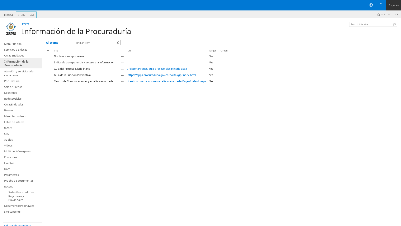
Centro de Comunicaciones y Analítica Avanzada (83, 81)
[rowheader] (49, 56)
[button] (394, 24)
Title (56, 50)
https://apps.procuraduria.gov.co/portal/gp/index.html (161, 75)
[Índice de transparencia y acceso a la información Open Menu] (122, 62)
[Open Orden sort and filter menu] (222, 53)
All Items (52, 43)
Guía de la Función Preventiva (72, 75)
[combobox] (371, 24)
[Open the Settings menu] (370, 5)
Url (129, 50)
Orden (224, 50)
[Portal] (11, 28)
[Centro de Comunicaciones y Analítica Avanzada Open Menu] (122, 81)
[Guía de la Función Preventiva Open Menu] (122, 75)
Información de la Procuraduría (76, 31)
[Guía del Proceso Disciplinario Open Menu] (122, 69)
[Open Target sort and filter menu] (210, 53)
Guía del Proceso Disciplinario (72, 69)
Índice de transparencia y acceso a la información (84, 62)
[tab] (9, 13)
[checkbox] (48, 50)
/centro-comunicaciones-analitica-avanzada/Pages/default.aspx (166, 81)
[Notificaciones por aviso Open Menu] (122, 56)
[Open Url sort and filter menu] (129, 53)
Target (212, 50)
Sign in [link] (394, 5)
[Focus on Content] (396, 14)
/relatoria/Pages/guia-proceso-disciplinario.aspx (157, 69)
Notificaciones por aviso (69, 56)
